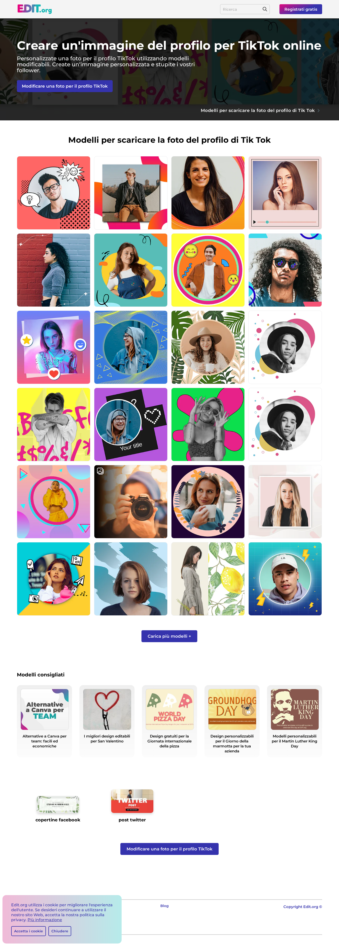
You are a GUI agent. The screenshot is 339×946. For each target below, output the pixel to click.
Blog (164, 906)
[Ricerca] (265, 9)
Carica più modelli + (169, 636)
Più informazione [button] (45, 919)
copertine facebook (57, 819)
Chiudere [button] (59, 931)
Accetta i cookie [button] (28, 931)
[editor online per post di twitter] (132, 803)
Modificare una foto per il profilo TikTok (65, 86)
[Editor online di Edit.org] (34, 9)
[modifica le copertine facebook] (58, 806)
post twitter (132, 819)
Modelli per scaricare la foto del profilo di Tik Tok (258, 110)
